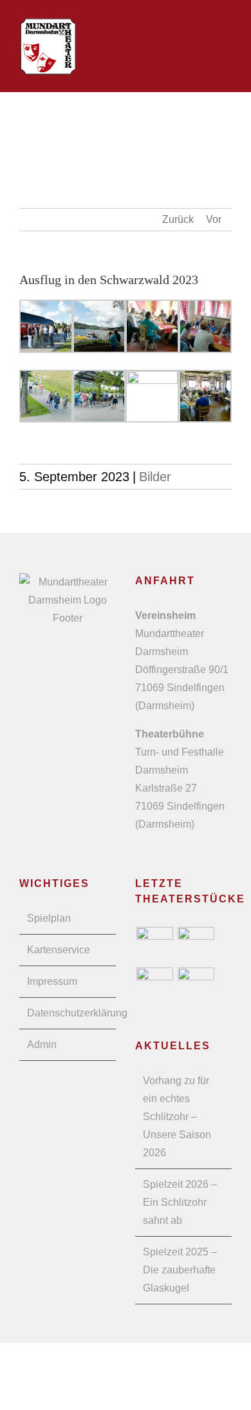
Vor (213, 219)
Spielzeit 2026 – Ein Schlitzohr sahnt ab (180, 1202)
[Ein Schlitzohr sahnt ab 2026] (154, 945)
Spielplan (49, 918)
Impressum (52, 981)
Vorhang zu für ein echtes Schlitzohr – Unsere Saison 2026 (177, 1116)
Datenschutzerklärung (68, 1012)
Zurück (178, 219)
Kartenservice (58, 949)
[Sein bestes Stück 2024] (154, 986)
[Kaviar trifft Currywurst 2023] (195, 986)
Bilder (155, 477)
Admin (42, 1044)
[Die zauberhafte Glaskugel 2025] (195, 945)
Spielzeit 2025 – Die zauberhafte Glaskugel (180, 1269)
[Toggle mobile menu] (226, 37)
